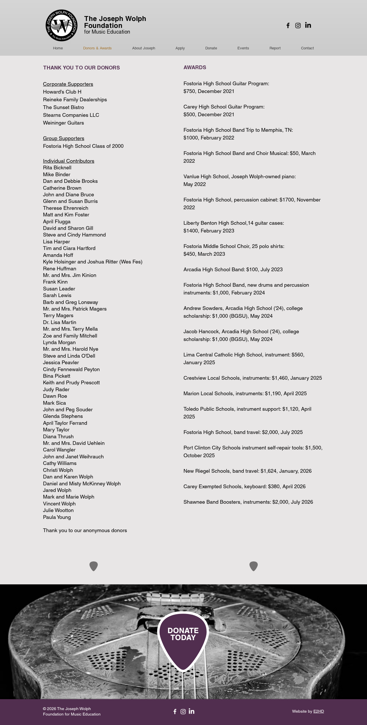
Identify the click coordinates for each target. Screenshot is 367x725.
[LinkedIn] (308, 25)
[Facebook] (288, 25)
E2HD (318, 711)
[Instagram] (298, 25)
